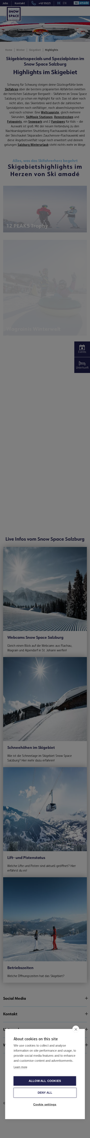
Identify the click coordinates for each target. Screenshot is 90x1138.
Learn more (20, 1067)
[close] (75, 1029)
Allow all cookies (45, 1081)
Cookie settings (45, 1104)
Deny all (45, 1092)
